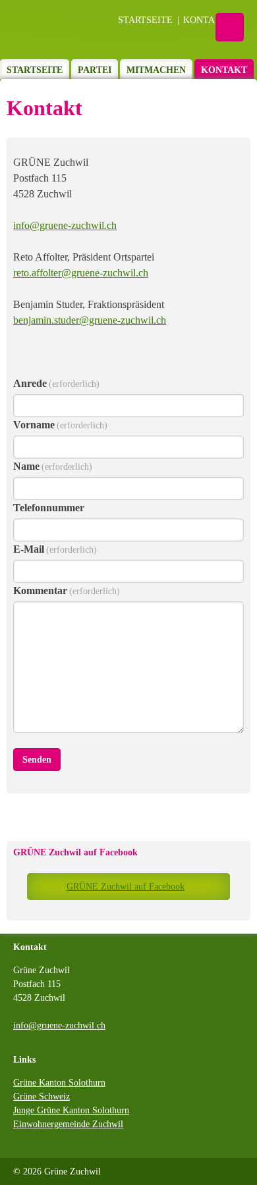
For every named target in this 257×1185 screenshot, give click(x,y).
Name (52, 466)
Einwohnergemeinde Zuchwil (68, 1124)
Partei (94, 70)
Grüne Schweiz (41, 1096)
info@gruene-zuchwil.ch (65, 225)
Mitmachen (156, 70)
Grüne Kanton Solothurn (59, 1083)
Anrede (56, 383)
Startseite (145, 20)
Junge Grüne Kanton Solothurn (71, 1110)
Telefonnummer (48, 507)
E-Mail (55, 549)
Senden (36, 760)
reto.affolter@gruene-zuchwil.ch (80, 272)
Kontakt (205, 20)
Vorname (60, 424)
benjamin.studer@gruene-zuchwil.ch (89, 320)
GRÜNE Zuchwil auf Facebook (75, 852)
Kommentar (66, 590)
